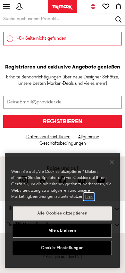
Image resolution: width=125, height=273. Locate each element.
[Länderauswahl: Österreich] (93, 6)
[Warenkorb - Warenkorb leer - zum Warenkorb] (118, 6)
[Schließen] (112, 162)
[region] (62, 210)
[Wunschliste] (105, 6)
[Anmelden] (19, 6)
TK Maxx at (62, 7)
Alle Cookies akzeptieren (63, 213)
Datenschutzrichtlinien (48, 137)
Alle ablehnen (62, 231)
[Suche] (118, 19)
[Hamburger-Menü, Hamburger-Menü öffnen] (6, 6)
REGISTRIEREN (62, 122)
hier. (89, 197)
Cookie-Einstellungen (62, 248)
